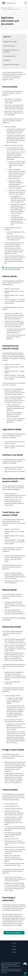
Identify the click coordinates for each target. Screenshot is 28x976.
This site (14, 952)
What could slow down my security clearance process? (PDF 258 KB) (13, 268)
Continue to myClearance (13, 933)
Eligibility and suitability (10, 41)
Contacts (14, 943)
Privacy (14, 946)
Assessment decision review (11, 64)
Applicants (9, 7)
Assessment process (9, 46)
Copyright (14, 949)
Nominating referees (9, 56)
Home (4, 8)
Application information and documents (11, 51)
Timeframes (7, 60)
